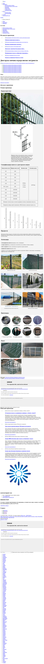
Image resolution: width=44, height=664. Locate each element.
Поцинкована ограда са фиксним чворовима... (16, 53)
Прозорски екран (8, 10)
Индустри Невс (8, 13)
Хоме (4, 3)
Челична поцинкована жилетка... (13, 44)
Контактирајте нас (6, 15)
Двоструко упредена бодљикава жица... (15, 48)
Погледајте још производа (10, 422)
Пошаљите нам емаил (4, 82)
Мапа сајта (23, 515)
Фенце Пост (7, 8)
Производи (5, 4)
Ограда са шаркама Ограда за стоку (14, 57)
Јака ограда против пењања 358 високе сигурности (14, 378)
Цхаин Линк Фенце (4, 517)
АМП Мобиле (28, 515)
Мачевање (7, 7)
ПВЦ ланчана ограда (4, 516)
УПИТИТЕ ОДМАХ (4, 505)
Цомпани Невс (8, 12)
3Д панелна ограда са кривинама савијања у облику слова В (20, 413)
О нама (4, 14)
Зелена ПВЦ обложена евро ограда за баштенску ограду (19, 438)
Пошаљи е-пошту (3, 519)
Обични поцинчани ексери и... (12, 40)
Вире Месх (40, 516)
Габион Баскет (8, 9)
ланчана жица (12, 516)
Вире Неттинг (11, 517)
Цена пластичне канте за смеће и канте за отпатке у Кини (26, 516)
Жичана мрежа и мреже (9, 5)
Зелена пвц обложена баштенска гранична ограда (15, 377)
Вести (4, 11)
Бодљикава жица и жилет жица (11, 6)
